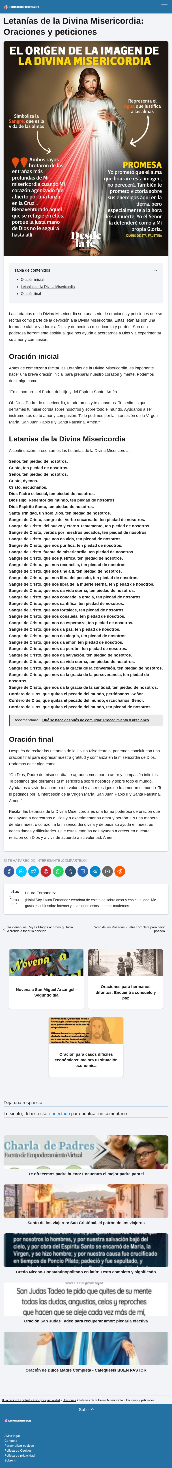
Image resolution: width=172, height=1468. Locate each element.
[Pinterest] (46, 871)
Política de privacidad (19, 1455)
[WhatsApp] (58, 871)
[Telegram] (95, 871)
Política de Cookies (18, 1450)
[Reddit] (119, 871)
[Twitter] (33, 871)
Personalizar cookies (19, 1445)
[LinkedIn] (82, 871)
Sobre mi (10, 1460)
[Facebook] (9, 871)
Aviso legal (12, 1435)
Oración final (31, 294)
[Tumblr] (70, 871)
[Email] (107, 871)
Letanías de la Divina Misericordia (48, 287)
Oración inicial (32, 279)
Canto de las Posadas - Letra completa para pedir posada (128, 929)
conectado (59, 1113)
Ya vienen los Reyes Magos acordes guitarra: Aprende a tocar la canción (40, 929)
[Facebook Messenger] (21, 871)
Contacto (10, 1440)
